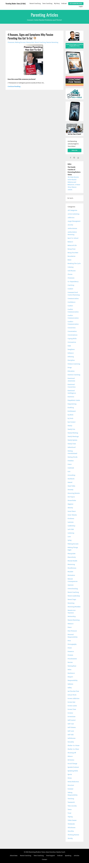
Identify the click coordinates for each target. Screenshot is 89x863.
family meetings (73, 436)
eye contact (71, 422)
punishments (72, 659)
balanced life (72, 245)
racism (70, 662)
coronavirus (72, 342)
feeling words (72, 457)
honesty (70, 489)
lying (69, 540)
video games (72, 820)
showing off (72, 753)
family (70, 425)
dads (69, 346)
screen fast (71, 702)
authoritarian (72, 228)
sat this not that (73, 691)
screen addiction (73, 698)
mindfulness (72, 568)
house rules (72, 500)
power (70, 648)
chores (70, 274)
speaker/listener (73, 767)
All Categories (72, 210)
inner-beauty (72, 515)
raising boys (72, 666)
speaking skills (73, 771)
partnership (72, 616)
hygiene (70, 504)
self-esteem (72, 727)
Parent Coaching (35, 3)
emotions (71, 397)
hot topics (71, 497)
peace (70, 627)
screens (70, 713)
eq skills (70, 415)
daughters (71, 349)
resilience (71, 673)
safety (70, 687)
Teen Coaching (47, 3)
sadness (70, 684)
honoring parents (74, 493)
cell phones (72, 271)
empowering (72, 404)
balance (70, 242)
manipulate (30, 42)
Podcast (64, 3)
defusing (71, 356)
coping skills (72, 338)
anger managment (74, 221)
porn (69, 640)
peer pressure (72, 631)
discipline (71, 360)
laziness (70, 522)
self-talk (71, 734)
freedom (71, 461)
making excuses (20, 42)
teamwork (71, 802)
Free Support (50, 855)
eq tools (70, 418)
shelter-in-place (73, 749)
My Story (57, 3)
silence (70, 756)
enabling (71, 407)
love (69, 536)
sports (70, 774)
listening (71, 533)
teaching (71, 798)
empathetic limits (74, 400)
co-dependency (73, 281)
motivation (71, 575)
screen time (72, 709)
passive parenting (52, 42)
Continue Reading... (14, 86)
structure (71, 785)
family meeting (73, 433)
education (71, 371)
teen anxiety (72, 806)
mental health (72, 561)
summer (70, 789)
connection (72, 328)
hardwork (71, 479)
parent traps (72, 599)
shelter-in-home (73, 745)
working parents (73, 835)
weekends (71, 824)
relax (69, 669)
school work (72, 695)
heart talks (71, 486)
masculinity (72, 557)
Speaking (68, 855)
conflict (70, 306)
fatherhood (71, 447)
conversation (72, 331)
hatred (70, 482)
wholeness (71, 827)
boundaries (71, 256)
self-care (71, 724)
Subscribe (74, 150)
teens (70, 809)
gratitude (71, 468)
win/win (71, 831)
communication (73, 298)
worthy (70, 838)
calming (70, 267)
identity (70, 508)
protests (70, 655)
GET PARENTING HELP (76, 3)
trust (69, 813)
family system (72, 440)
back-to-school (73, 238)
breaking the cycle (74, 263)
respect (70, 677)
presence (71, 651)
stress (70, 778)
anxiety (70, 225)
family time (72, 444)
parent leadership (74, 596)
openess (70, 585)
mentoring (71, 564)
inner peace (72, 511)
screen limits (72, 706)
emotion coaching (74, 375)
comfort (70, 289)
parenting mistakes (74, 607)
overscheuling (73, 588)
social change (72, 763)
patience (70, 623)
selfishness (71, 738)
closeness (11, 42)
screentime (71, 716)
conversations (72, 335)
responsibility (72, 680)
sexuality (71, 742)
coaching (71, 285)
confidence (71, 302)
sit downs (71, 760)
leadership (71, 526)
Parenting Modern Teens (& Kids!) (16, 3)
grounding (71, 475)
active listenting (73, 214)
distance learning (74, 364)
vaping (70, 817)
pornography (72, 644)
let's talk (71, 529)
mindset (70, 571)
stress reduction (73, 781)
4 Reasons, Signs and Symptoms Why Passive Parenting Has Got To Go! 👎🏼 (30, 36)
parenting (71, 603)
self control (72, 720)
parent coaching (40, 42)
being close (71, 249)
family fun (71, 429)
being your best (73, 252)
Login (81, 6)
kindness (71, 518)
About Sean (14, 855)
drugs (70, 367)
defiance (71, 353)
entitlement (72, 411)
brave (69, 260)
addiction (71, 217)
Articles (76, 855)
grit (69, 471)
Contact (44, 859)
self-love (71, 731)
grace (70, 464)
